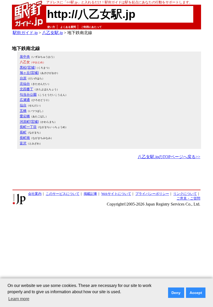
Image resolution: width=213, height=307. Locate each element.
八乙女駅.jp (52, 32)
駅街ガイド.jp (25, 32)
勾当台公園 (28, 95)
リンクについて (185, 194)
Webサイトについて (116, 194)
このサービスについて (62, 194)
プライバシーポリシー (152, 194)
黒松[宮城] (27, 67)
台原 (23, 78)
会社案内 (35, 194)
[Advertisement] (106, 175)
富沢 (23, 143)
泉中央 (25, 57)
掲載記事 (90, 194)
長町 (23, 132)
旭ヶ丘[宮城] (29, 73)
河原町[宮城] (29, 122)
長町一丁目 (28, 127)
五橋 (23, 111)
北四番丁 (26, 89)
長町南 (25, 138)
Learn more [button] (18, 299)
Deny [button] (176, 293)
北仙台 (25, 84)
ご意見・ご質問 (188, 198)
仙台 (23, 105)
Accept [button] (196, 293)
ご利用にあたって (91, 26)
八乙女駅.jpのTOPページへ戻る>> (169, 157)
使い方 (51, 26)
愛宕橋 (25, 116)
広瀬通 (25, 100)
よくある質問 (68, 26)
